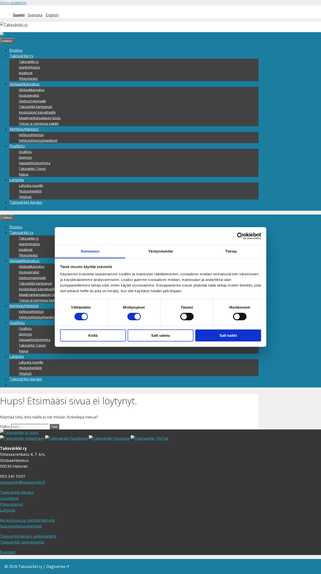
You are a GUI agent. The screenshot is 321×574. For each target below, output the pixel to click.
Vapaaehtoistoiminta (34, 163)
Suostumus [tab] (90, 251)
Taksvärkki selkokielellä (22, 542)
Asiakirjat (26, 73)
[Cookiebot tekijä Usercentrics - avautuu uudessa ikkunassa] (240, 235)
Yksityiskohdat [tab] (160, 251)
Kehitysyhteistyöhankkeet (38, 140)
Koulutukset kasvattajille (37, 112)
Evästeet (8, 552)
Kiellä (93, 335)
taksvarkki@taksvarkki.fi (22, 482)
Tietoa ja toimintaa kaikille (39, 123)
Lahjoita (16, 179)
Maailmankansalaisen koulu (40, 118)
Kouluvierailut (29, 95)
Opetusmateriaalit (32, 101)
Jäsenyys (25, 157)
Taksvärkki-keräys (25, 202)
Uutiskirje (9, 498)
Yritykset (25, 197)
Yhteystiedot (28, 78)
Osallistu (17, 146)
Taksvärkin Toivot (32, 168)
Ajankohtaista (29, 67)
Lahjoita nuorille (31, 185)
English (52, 15)
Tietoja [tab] (231, 251)
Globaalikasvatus (24, 84)
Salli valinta (160, 335)
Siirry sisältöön (13, 2)
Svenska (35, 15)
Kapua (23, 174)
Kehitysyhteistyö (24, 129)
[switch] (134, 316)
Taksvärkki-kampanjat (35, 106)
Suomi (19, 15)
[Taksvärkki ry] (14, 35)
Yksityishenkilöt (30, 191)
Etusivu (15, 50)
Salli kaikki (228, 335)
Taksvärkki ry (21, 55)
